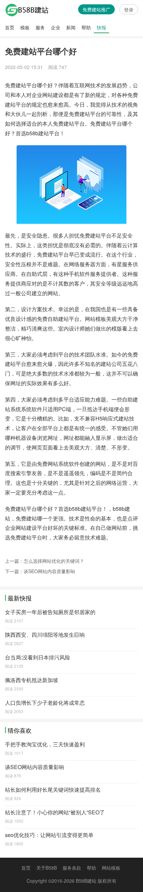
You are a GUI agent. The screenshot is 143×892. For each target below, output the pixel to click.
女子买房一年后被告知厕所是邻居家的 (50, 612)
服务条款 (72, 867)
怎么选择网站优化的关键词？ (54, 560)
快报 (101, 27)
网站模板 (111, 867)
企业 (55, 27)
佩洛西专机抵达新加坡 (31, 680)
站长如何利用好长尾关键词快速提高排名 (53, 789)
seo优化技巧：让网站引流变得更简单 (49, 835)
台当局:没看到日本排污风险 (37, 657)
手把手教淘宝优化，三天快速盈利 (45, 744)
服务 (40, 27)
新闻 (70, 27)
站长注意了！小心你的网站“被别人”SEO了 (55, 812)
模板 (25, 27)
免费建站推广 (96, 9)
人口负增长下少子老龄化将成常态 (45, 702)
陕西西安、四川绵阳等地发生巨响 (45, 634)
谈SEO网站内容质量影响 (49, 571)
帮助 (86, 27)
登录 (128, 9)
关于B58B (46, 867)
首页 (9, 27)
